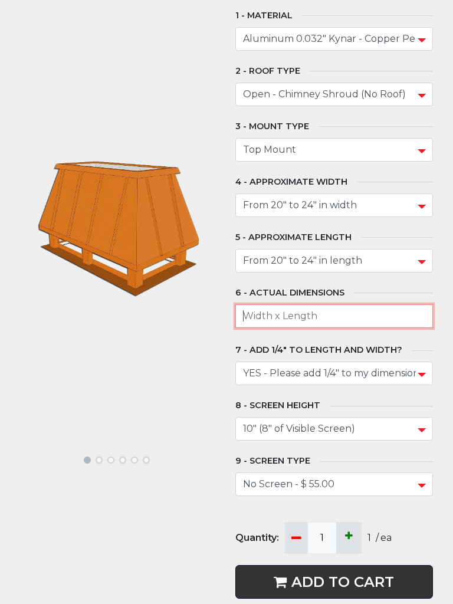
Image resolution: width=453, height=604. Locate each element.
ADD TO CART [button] (342, 581)
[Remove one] (296, 538)
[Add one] (349, 538)
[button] (35, 229)
